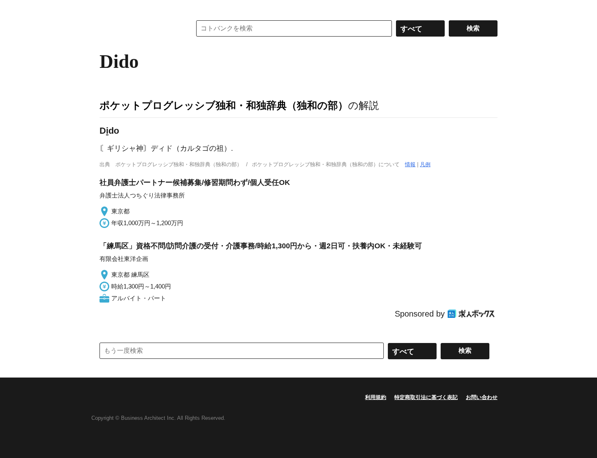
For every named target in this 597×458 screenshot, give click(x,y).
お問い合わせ (482, 397)
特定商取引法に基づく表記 (426, 397)
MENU (108, 8)
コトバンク (140, 28)
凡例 (425, 164)
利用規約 (375, 397)
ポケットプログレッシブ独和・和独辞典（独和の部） (224, 105)
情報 (410, 164)
